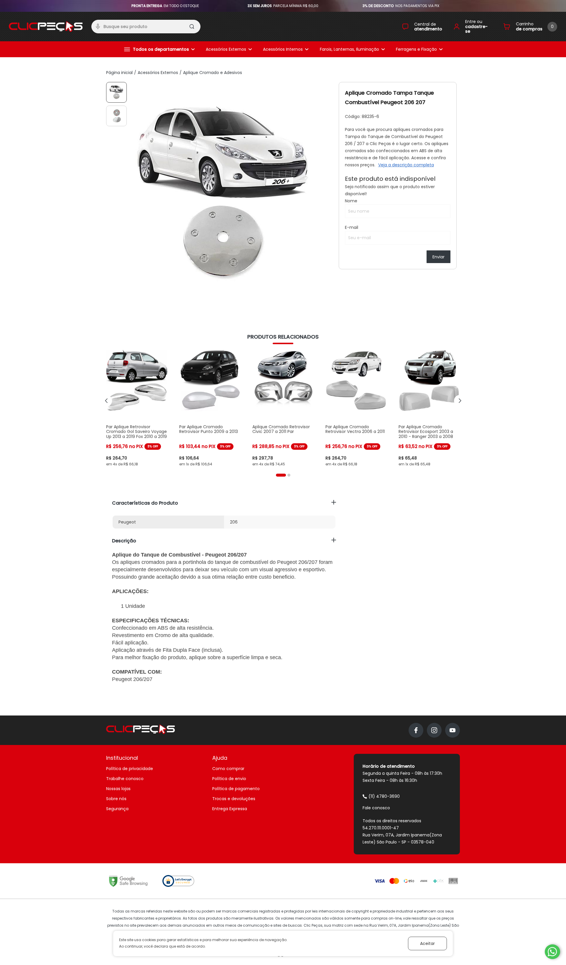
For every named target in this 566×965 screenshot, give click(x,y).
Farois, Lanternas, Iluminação (349, 49)
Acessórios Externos (226, 49)
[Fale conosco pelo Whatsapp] (552, 951)
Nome (351, 201)
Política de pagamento (236, 789)
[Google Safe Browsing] (128, 881)
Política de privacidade (129, 769)
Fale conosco (376, 808)
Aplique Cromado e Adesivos (212, 73)
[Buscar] (192, 27)
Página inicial (119, 73)
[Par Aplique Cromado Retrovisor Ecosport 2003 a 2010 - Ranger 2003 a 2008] (429, 408)
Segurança (117, 809)
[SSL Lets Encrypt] (178, 881)
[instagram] (434, 730)
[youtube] (452, 730)
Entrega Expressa (229, 809)
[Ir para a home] (46, 26)
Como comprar (228, 769)
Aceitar (427, 943)
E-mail (351, 227)
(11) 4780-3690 (384, 796)
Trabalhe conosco (125, 779)
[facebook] (416, 730)
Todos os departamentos (161, 49)
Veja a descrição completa (406, 165)
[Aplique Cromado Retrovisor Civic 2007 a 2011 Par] (283, 408)
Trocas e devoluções (233, 799)
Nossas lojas (118, 789)
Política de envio (229, 779)
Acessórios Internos (283, 49)
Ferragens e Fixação (416, 49)
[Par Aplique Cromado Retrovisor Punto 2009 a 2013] (210, 408)
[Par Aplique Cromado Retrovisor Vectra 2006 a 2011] (356, 408)
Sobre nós (116, 799)
